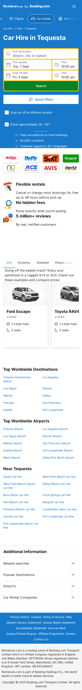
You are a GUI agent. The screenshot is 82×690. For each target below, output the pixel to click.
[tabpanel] (41, 311)
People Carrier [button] (64, 262)
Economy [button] (24, 262)
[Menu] (74, 6)
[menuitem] (16, 18)
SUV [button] (9, 262)
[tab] (9, 262)
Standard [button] (43, 262)
